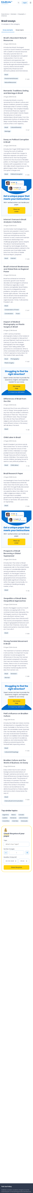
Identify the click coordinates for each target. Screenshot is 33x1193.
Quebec (4, 818)
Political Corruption (16, 174)
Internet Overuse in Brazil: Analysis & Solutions (15, 220)
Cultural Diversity (16, 127)
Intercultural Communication (14, 801)
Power (18, 313)
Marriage (7, 131)
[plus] (27, 852)
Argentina (5, 815)
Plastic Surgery (9, 363)
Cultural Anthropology (11, 752)
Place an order (16, 210)
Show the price (16, 867)
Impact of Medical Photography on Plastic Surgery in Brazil (14, 324)
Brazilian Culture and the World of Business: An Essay (16, 761)
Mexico (13, 815)
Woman (7, 677)
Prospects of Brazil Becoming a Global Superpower (12, 553)
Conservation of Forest (12, 310)
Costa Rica (5, 821)
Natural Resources (10, 82)
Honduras (13, 818)
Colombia (15, 821)
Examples (13, 14)
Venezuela (24, 821)
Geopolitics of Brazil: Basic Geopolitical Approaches (15, 599)
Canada (21, 815)
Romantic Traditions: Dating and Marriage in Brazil (16, 91)
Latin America (23, 818)
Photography (15, 359)
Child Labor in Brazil (12, 437)
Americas (4, 16)
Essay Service (5, 14)
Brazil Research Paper (13, 473)
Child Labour (14, 465)
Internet (13, 258)
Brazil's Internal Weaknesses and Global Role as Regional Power (16, 269)
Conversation (9, 313)
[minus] (6, 852)
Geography (21, 14)
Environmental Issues (11, 78)
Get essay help (16, 387)
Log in (25, 3)
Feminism (14, 674)
